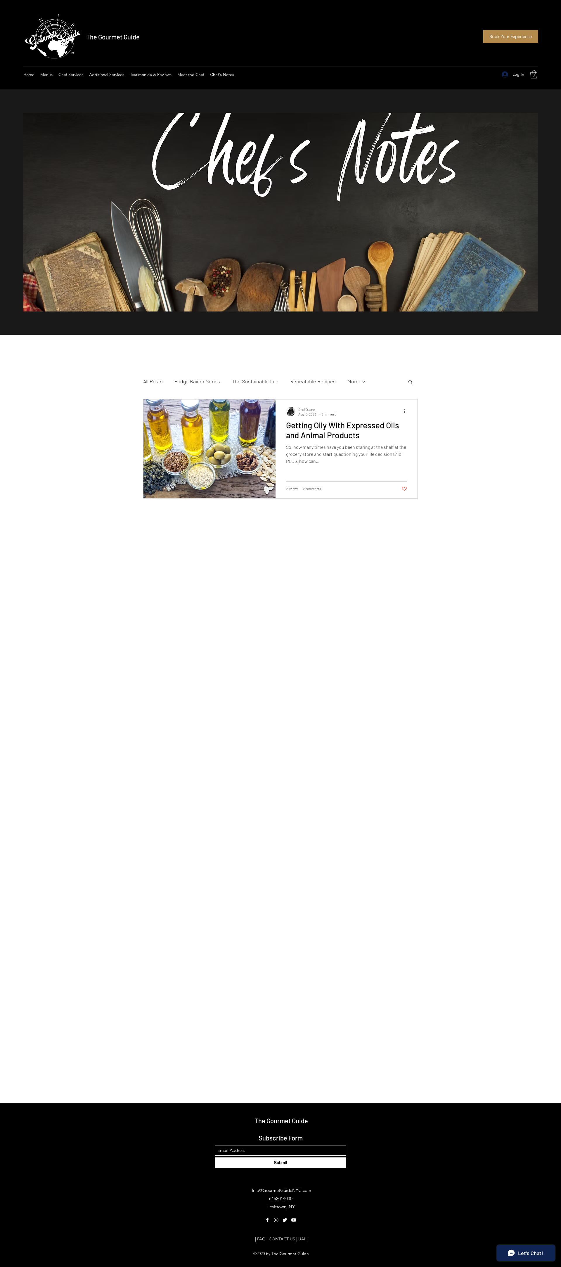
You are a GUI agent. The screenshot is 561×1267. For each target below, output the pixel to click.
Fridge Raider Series (197, 381)
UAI (302, 1239)
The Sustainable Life (255, 381)
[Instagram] (276, 1220)
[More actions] (406, 411)
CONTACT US (282, 1239)
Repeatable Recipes (313, 381)
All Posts (153, 381)
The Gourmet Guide (113, 37)
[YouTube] (294, 1220)
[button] (533, 74)
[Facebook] (267, 1220)
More (353, 381)
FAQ (262, 1239)
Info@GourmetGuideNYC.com (281, 1190)
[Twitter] (285, 1220)
